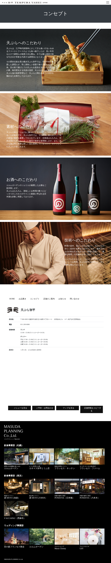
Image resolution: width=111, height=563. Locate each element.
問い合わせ (74, 299)
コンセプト (35, 299)
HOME (12, 299)
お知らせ (62, 299)
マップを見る (68, 408)
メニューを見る (20, 408)
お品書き (22, 299)
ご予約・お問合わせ (44, 408)
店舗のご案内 (49, 299)
